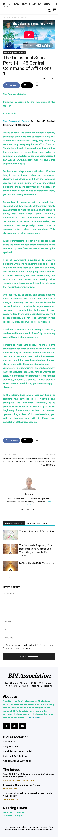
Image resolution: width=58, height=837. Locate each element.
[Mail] (22, 509)
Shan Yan (29, 494)
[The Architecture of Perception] (10, 535)
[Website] (29, 509)
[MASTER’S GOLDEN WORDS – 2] (10, 566)
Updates (22, 52)
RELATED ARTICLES (14, 523)
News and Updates (19, 17)
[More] (37, 85)
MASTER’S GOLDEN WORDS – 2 (36, 562)
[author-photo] (29, 490)
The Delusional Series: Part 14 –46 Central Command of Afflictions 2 (42, 461)
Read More (35, 717)
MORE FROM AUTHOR (37, 523)
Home (5, 17)
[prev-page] (5, 577)
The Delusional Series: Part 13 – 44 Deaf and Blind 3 (16, 460)
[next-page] (9, 577)
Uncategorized (10, 800)
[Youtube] (35, 509)
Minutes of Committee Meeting (18, 780)
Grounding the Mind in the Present (22, 785)
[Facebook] (6, 726)
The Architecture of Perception (36, 531)
